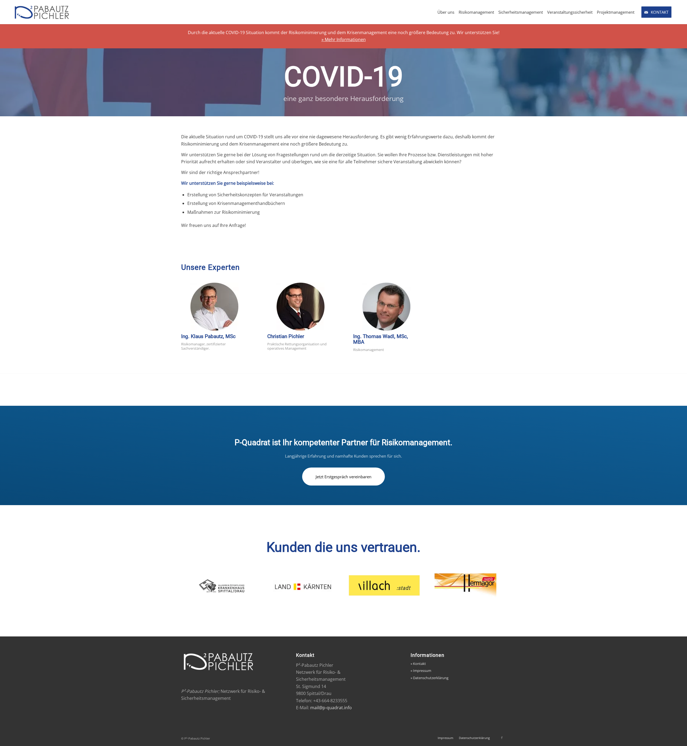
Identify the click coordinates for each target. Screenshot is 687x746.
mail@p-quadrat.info (331, 708)
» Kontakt (418, 663)
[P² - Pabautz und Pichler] (52, 12)
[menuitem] (445, 12)
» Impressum (421, 670)
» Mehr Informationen (343, 39)
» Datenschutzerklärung (429, 677)
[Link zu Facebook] (502, 738)
